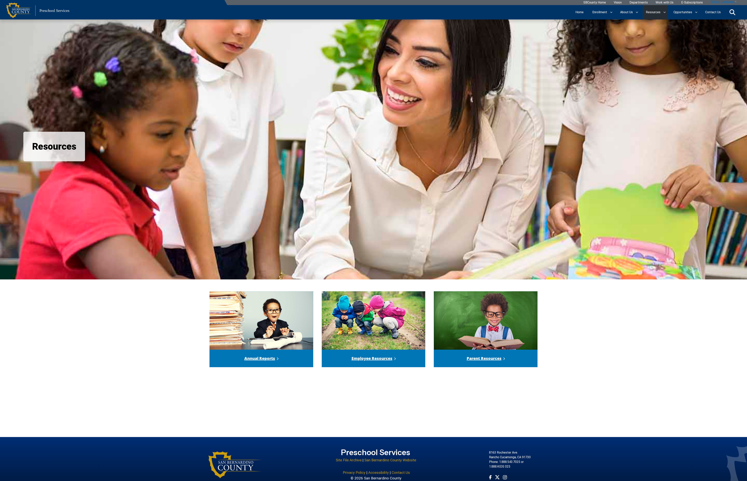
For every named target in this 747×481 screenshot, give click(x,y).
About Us (626, 12)
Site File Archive (349, 460)
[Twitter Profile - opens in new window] (497, 477)
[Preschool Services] (235, 464)
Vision (618, 2)
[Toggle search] (732, 12)
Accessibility (378, 472)
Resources (653, 12)
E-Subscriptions (692, 2)
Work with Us (664, 2)
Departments (639, 2)
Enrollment (599, 12)
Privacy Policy (354, 472)
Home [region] (579, 12)
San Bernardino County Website (390, 460)
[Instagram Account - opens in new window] (505, 477)
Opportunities (682, 12)
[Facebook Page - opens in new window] (490, 477)
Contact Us (401, 472)
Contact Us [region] (713, 12)
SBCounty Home (594, 2)
